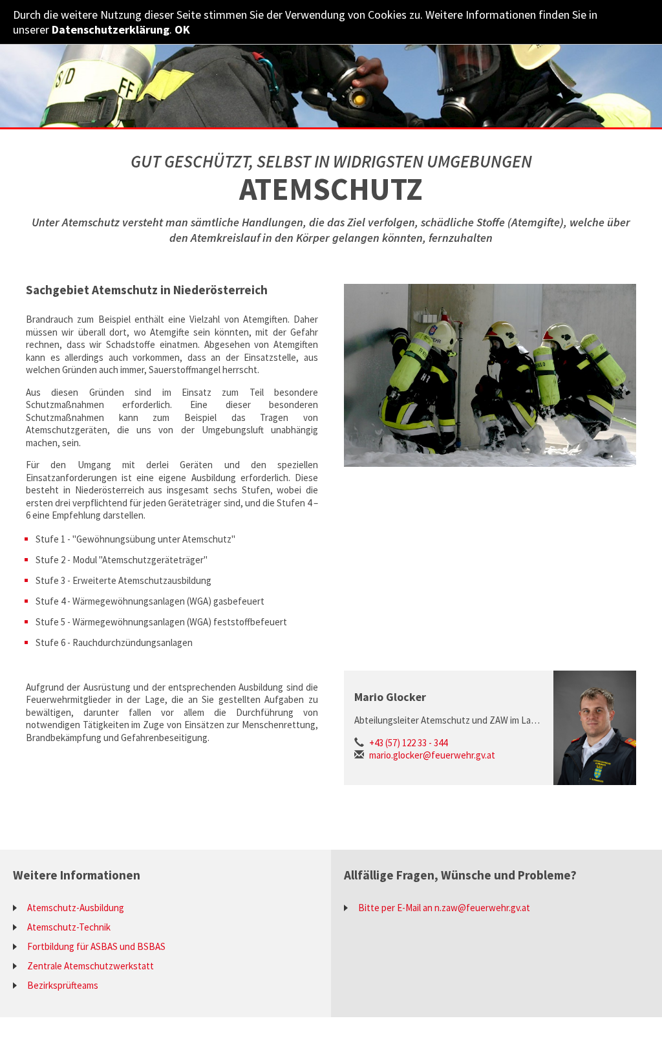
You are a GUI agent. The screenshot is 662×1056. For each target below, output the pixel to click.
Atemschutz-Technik (69, 927)
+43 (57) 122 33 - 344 (408, 743)
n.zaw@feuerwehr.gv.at (482, 907)
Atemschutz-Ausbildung (75, 907)
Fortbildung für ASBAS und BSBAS (96, 946)
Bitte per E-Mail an (396, 907)
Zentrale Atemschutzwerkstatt (90, 966)
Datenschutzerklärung (110, 29)
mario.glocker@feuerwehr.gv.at (432, 755)
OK (182, 29)
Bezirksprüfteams (62, 985)
